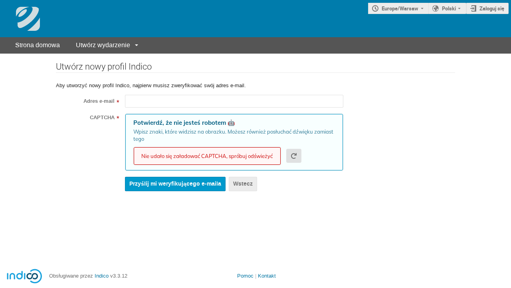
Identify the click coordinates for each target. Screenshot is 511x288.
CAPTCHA (102, 117)
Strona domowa (37, 45)
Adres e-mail (99, 101)
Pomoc (245, 275)
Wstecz (243, 184)
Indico (102, 275)
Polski (449, 8)
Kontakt (267, 275)
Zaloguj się (491, 8)
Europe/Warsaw (400, 8)
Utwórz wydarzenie (103, 45)
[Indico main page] (20, 18)
